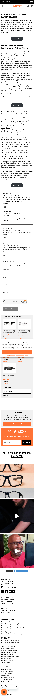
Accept (17, 352)
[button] (31, 341)
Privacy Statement (20, 355)
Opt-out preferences (10, 355)
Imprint (26, 355)
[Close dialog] (33, 338)
